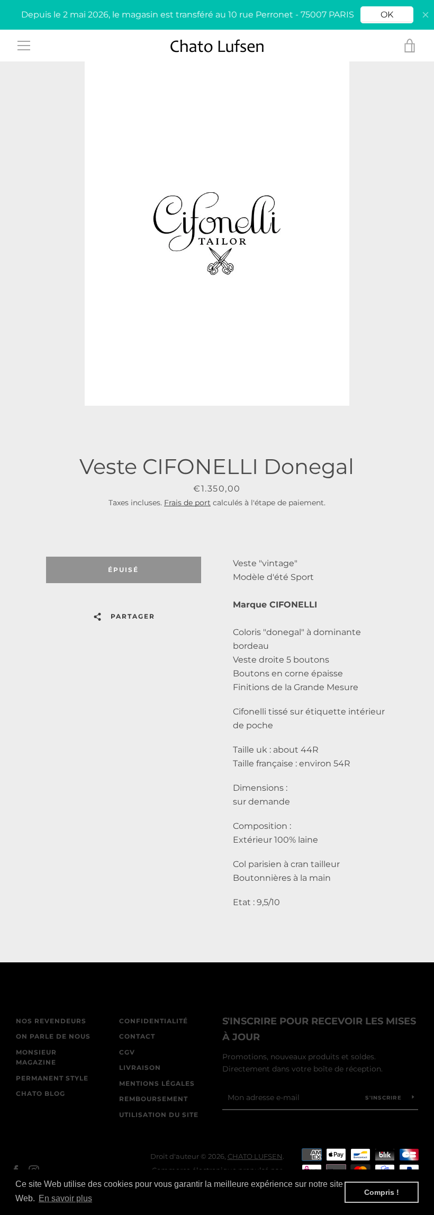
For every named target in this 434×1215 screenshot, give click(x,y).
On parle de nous (53, 1036)
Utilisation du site (158, 1115)
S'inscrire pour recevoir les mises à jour (319, 1029)
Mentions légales (157, 1083)
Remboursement (153, 1099)
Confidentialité (153, 1021)
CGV (127, 1052)
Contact (137, 1036)
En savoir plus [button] (65, 1198)
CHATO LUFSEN (255, 1156)
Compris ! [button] (381, 1192)
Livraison (140, 1067)
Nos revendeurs (51, 1021)
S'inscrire (384, 1097)
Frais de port (187, 502)
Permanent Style (52, 1078)
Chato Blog (40, 1093)
